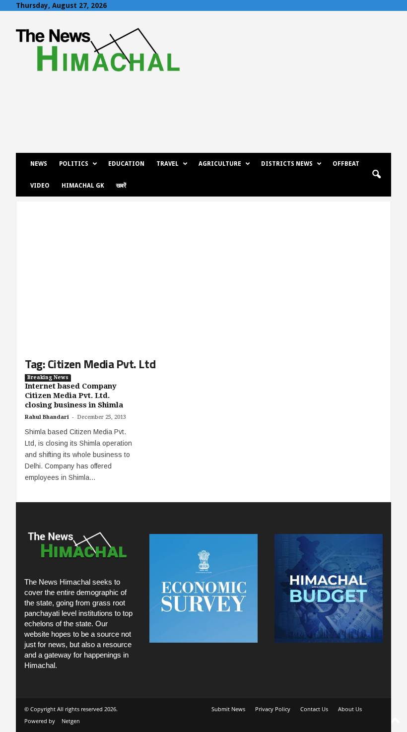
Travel (167, 163)
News (38, 163)
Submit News (228, 709)
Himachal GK (83, 185)
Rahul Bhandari (47, 417)
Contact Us (314, 709)
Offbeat (346, 163)
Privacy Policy (272, 709)
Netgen (71, 721)
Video (40, 185)
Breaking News (47, 377)
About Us (350, 709)
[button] (376, 175)
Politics (73, 163)
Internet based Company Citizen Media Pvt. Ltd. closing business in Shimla (74, 395)
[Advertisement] (203, 270)
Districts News (287, 163)
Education (126, 163)
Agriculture (220, 163)
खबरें (121, 185)
